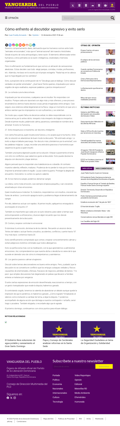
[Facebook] (79, 5)
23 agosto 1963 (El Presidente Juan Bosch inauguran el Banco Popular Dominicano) (92, 152)
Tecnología (58, 401)
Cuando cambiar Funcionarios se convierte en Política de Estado (92, 71)
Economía (57, 384)
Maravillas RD (81, 388)
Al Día (88, 419)
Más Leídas (87, 168)
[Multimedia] (106, 5)
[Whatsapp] (16, 45)
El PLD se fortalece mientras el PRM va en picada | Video (92, 160)
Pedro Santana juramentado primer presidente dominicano (94, 197)
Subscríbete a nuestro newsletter (78, 361)
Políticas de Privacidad (66, 419)
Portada (56, 375)
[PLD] (112, 5)
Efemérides (80, 397)
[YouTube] (86, 5)
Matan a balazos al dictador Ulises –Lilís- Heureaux (96, 212)
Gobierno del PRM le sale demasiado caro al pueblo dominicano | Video (90, 114)
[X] (6, 45)
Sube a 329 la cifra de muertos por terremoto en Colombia (92, 132)
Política (56, 380)
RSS (80, 419)
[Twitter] (73, 5)
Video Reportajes (83, 375)
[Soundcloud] (92, 5)
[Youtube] (20, 45)
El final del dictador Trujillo (90, 206)
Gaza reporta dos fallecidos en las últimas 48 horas (92, 122)
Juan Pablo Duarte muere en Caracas (94, 173)
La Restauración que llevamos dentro (92, 89)
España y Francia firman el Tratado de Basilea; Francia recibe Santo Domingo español (98, 184)
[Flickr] (99, 5)
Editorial (78, 384)
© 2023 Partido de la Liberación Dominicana (23, 419)
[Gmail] (27, 45)
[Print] (23, 45)
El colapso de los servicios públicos (90, 61)
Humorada (79, 401)
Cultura (56, 397)
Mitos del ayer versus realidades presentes (88, 99)
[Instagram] (13, 45)
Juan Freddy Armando (17, 35)
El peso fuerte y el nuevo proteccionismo (90, 51)
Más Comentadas (104, 168)
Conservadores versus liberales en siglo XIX (97, 217)
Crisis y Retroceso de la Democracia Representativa (91, 80)
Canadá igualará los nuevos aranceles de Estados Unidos (91, 141)
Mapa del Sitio (48, 419)
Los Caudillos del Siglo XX (90, 221)
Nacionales (58, 388)
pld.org (9, 421)
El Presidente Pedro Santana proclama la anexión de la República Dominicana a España (97, 178)
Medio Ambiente (82, 393)
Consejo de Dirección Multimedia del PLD (27, 385)
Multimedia (99, 419)
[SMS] (30, 45)
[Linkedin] (33, 45)
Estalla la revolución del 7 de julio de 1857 (96, 202)
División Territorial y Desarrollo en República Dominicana (97, 191)
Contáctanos (21, 421)
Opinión (35, 35)
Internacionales (60, 393)
